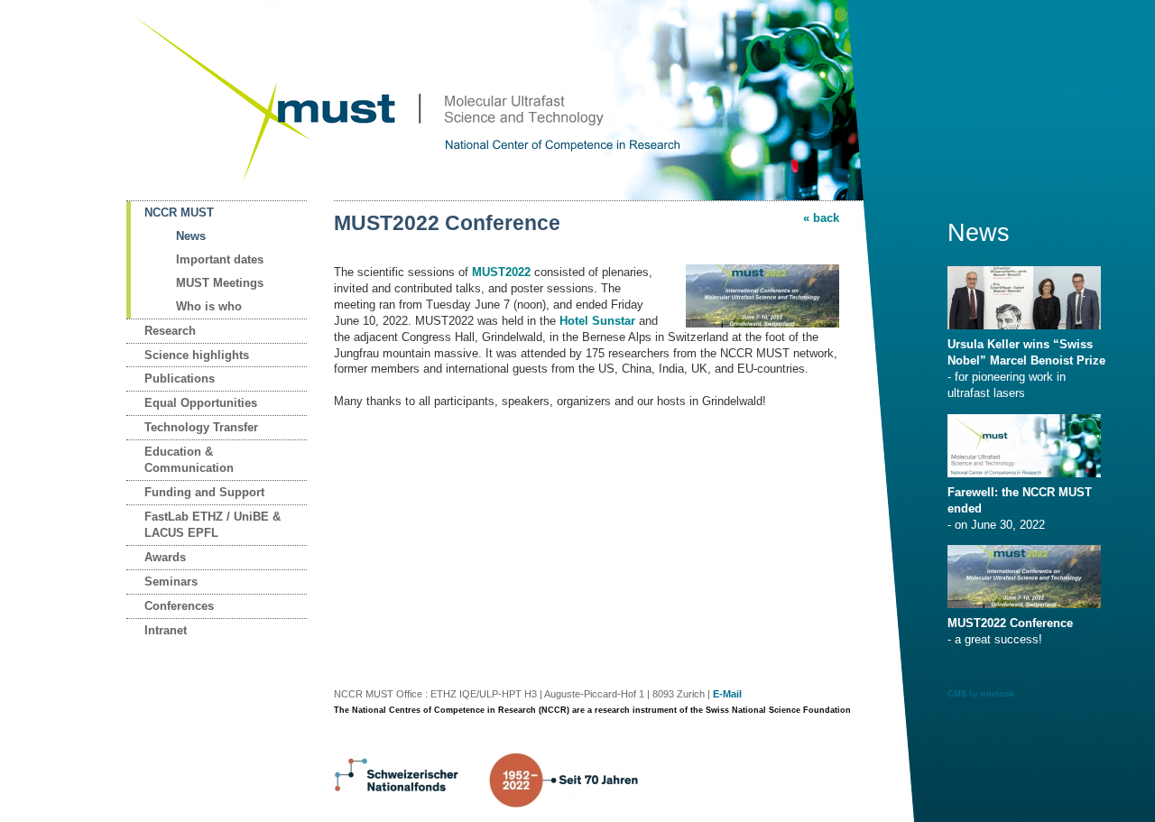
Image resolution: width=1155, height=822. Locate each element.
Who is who (209, 306)
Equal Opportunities (200, 403)
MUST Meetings (219, 283)
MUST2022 (501, 272)
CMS (956, 693)
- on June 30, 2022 (1019, 508)
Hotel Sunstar (597, 321)
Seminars (171, 581)
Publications (179, 378)
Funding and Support (204, 492)
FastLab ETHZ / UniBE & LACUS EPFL (212, 525)
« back (821, 218)
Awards (165, 557)
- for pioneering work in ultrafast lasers (1026, 368)
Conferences (179, 606)
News (191, 236)
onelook (997, 693)
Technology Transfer (201, 427)
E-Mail (727, 693)
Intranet (165, 630)
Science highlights (196, 355)
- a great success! (1010, 631)
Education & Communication (189, 460)
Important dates (219, 259)
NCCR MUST (179, 212)
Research (170, 330)
